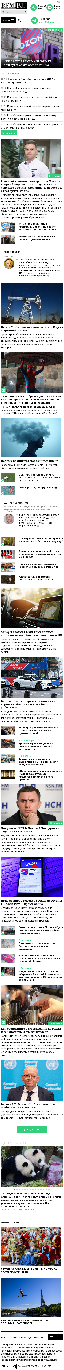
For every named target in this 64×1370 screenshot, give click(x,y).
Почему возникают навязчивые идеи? (29, 461)
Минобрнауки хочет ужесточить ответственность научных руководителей (39, 730)
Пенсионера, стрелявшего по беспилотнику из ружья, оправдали (37, 946)
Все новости (9, 133)
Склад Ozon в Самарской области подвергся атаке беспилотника (27, 63)
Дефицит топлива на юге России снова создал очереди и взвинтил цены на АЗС (40, 554)
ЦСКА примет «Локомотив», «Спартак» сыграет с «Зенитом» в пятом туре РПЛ (39, 477)
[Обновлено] (32, 786)
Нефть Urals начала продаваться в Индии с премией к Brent (32, 328)
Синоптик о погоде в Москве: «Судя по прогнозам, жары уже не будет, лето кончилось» (41, 930)
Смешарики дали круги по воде (38, 487)
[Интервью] (31, 140)
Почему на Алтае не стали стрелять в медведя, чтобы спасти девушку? (41, 540)
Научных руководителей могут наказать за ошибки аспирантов (39, 565)
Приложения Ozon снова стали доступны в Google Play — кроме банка (31, 902)
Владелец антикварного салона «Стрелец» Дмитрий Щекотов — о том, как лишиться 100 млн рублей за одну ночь (40, 975)
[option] (32, 1166)
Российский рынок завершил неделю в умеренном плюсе (37, 238)
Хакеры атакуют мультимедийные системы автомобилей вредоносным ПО (31, 633)
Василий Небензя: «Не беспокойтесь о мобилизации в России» (29, 1105)
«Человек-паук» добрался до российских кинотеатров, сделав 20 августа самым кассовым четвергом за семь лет (31, 399)
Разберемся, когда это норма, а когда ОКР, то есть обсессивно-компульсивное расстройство (29, 466)
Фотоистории (10, 1222)
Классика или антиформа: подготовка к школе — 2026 (36, 578)
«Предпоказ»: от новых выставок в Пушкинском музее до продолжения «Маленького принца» (40, 775)
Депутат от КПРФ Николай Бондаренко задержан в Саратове (30, 829)
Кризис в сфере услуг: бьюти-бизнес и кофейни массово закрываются (37, 746)
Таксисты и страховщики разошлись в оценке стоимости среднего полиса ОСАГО (38, 761)
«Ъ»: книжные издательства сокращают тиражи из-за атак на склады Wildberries (39, 958)
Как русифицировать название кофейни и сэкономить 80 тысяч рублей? (31, 1030)
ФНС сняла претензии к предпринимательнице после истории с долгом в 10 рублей (37, 226)
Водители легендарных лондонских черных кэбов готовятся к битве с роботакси (28, 704)
